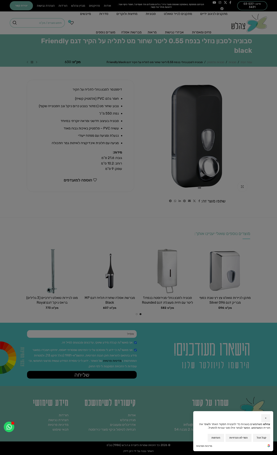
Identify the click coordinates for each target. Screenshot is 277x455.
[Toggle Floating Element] (9, 427)
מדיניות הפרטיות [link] (204, 446)
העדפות (216, 437)
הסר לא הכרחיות (238, 437)
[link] (268, 446)
